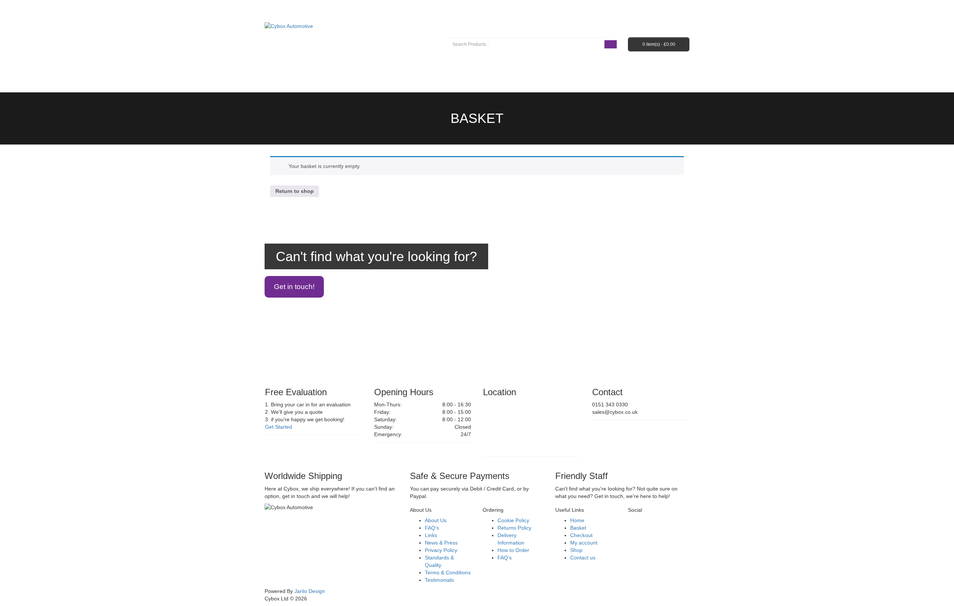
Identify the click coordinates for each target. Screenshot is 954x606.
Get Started (278, 427)
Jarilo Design (309, 591)
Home (577, 520)
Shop (576, 550)
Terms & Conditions (448, 572)
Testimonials (439, 580)
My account (583, 543)
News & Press (441, 543)
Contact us (291, 85)
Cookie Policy (513, 520)
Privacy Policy (441, 550)
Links (431, 535)
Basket (477, 118)
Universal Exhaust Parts (476, 70)
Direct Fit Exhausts (303, 70)
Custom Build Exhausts (386, 70)
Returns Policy (514, 528)
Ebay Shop (593, 70)
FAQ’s (634, 70)
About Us (546, 70)
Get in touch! (294, 287)
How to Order (513, 550)
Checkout (581, 535)
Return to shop (294, 191)
